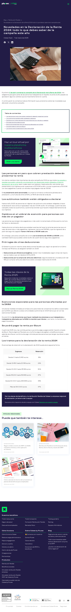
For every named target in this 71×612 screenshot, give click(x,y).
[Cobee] (9, 4)
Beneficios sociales (8, 567)
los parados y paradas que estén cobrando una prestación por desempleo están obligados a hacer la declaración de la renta (34, 182)
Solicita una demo (7, 547)
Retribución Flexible (14, 20)
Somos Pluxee (29, 537)
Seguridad (63, 606)
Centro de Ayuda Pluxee (9, 550)
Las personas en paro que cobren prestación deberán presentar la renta (27, 116)
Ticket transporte (30, 519)
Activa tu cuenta (7, 544)
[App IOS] (46, 600)
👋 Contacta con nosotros (33, 534)
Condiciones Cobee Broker (49, 606)
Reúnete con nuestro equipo (48, 402)
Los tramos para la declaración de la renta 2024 (20, 128)
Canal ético (28, 544)
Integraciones (6, 553)
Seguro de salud (7, 522)
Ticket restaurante (8, 519)
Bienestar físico (30, 525)
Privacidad (9, 606)
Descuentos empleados (9, 525)
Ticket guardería (53, 519)
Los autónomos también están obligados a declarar (21, 118)
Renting (50, 522)
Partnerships (6, 556)
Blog (5, 20)
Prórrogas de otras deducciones (15, 122)
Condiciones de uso (31, 606)
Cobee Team (8, 38)
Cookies (18, 606)
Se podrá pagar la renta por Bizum (16, 126)
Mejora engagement (8, 540)
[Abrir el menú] (68, 4)
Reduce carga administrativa (11, 537)
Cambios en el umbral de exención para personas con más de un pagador (27, 120)
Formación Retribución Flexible (35, 522)
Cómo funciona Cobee (9, 534)
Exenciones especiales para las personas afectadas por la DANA (24, 124)
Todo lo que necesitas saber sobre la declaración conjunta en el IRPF (57, 541)
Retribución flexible (8, 563)
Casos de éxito (30, 540)
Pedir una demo (13, 162)
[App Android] (34, 600)
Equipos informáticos (55, 525)
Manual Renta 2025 (14, 289)
